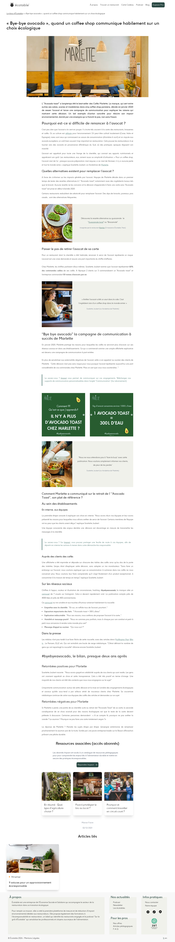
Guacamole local (96, 222)
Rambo (102, 228)
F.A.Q (115, 929)
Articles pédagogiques (123, 926)
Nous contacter (151, 902)
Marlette (104, 165)
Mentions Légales (31, 938)
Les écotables (119, 908)
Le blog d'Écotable (15, 13)
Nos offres (117, 923)
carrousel (46, 594)
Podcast (139, 5)
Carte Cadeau (127, 5)
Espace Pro (158, 5)
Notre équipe (151, 905)
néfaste (68, 133)
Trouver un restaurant (109, 5)
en (166, 938)
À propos (94, 5)
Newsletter (118, 905)
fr (163, 938)
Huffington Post (122, 639)
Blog (147, 5)
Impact (64, 378)
